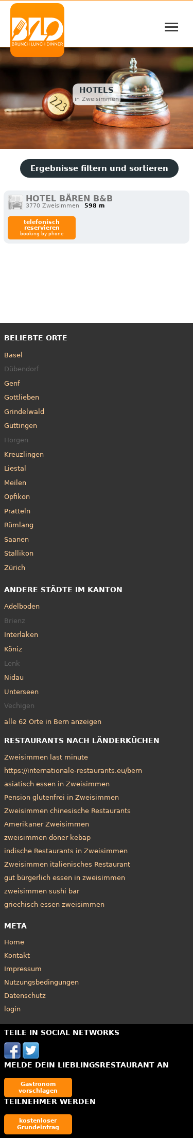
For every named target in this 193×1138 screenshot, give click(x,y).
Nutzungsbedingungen (41, 982)
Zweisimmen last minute (46, 757)
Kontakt (17, 955)
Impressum (23, 969)
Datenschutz (25, 995)
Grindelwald (24, 412)
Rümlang (18, 525)
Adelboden (22, 606)
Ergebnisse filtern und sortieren (99, 168)
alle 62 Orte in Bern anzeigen (52, 722)
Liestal (15, 468)
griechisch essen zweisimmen (54, 904)
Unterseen (21, 692)
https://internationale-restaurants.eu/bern (73, 770)
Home (14, 942)
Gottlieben (21, 397)
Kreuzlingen (24, 454)
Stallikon (18, 553)
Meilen (15, 483)
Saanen (16, 539)
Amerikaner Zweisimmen (46, 824)
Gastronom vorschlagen (38, 1087)
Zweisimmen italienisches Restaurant (67, 864)
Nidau (14, 677)
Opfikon (17, 497)
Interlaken (21, 635)
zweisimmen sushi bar (41, 891)
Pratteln (17, 511)
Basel (13, 355)
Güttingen (20, 425)
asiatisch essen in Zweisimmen (57, 784)
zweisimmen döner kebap (47, 837)
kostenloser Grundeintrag (38, 1123)
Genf (12, 383)
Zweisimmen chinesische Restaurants (67, 811)
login (12, 1009)
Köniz (13, 649)
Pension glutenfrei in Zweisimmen (61, 797)
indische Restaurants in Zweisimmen (66, 851)
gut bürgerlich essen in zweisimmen (64, 878)
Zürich (14, 568)
